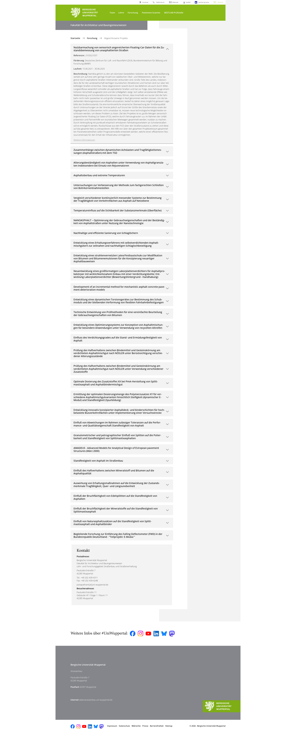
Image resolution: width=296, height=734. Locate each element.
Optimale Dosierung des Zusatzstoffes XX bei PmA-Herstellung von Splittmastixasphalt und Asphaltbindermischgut (116, 383)
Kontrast (145, 2)
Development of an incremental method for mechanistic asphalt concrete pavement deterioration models (119, 288)
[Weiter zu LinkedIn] (156, 633)
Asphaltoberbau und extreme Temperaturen (99, 175)
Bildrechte (136, 726)
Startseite (76, 38)
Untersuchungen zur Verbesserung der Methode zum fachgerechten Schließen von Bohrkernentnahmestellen (119, 187)
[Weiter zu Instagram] (140, 633)
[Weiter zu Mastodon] (172, 634)
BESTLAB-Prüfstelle (173, 12)
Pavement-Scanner (151, 12)
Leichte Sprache (203, 2)
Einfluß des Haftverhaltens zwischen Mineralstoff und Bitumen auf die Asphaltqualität (114, 472)
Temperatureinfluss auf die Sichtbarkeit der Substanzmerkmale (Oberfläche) (118, 210)
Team (112, 12)
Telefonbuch (160, 2)
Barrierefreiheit (156, 726)
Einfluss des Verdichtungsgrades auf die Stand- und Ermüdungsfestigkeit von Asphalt (118, 339)
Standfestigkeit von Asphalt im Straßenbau (98, 460)
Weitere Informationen (84, 140)
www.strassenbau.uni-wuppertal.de (95, 699)
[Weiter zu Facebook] (132, 633)
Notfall (188, 2)
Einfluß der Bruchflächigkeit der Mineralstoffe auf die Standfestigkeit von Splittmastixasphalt (116, 510)
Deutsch (220, 2)
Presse (145, 726)
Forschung (133, 12)
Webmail (175, 2)
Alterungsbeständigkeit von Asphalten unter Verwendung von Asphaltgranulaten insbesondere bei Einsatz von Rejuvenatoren (119, 164)
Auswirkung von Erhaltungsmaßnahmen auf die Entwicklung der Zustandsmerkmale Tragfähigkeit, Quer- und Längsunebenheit (117, 484)
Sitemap (168, 726)
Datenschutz (124, 726)
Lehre (121, 12)
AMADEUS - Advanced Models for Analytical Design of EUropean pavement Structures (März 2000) (116, 449)
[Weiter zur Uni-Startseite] (89, 13)
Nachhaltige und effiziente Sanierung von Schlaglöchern (106, 232)
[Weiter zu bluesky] (164, 633)
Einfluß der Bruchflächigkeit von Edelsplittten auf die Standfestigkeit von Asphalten (115, 497)
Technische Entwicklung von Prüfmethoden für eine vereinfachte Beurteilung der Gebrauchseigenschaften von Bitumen (118, 313)
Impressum (112, 726)
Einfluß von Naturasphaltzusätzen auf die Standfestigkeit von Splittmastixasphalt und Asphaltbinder (112, 523)
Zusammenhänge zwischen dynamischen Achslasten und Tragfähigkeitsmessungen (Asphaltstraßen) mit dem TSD (118, 151)
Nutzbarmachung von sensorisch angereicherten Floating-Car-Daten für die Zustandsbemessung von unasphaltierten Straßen (119, 49)
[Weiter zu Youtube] (148, 633)
